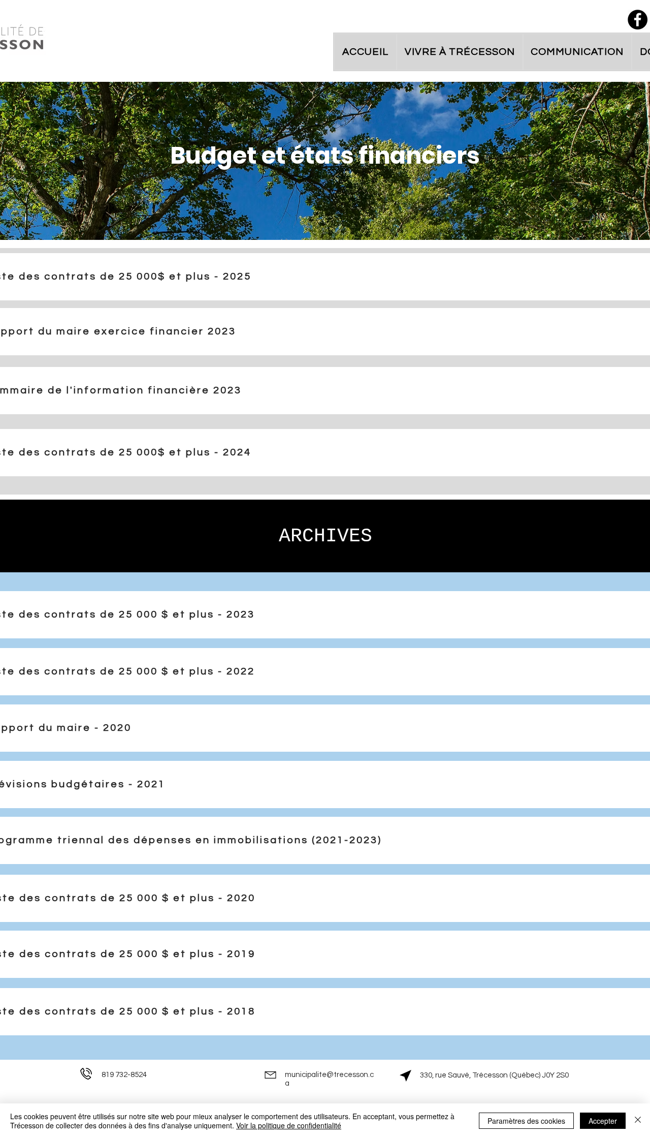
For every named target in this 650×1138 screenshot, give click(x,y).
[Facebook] (637, 19)
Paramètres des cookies (526, 1121)
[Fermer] (638, 1121)
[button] (460, 52)
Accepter (603, 1121)
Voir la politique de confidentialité (288, 1125)
